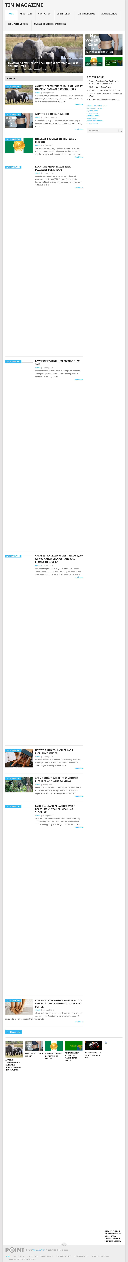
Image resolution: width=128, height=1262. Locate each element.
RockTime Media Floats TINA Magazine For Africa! (53, 168)
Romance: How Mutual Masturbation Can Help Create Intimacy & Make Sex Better (58, 1003)
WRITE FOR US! (64, 14)
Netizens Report (93, 116)
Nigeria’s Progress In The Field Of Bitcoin (56, 140)
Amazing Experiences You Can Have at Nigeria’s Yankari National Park (59, 88)
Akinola (37, 93)
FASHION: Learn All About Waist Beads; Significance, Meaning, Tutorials (55, 809)
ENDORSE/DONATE (86, 14)
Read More (79, 104)
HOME (11, 14)
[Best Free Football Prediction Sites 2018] (93, 1045)
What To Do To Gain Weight (52, 114)
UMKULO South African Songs (50, 24)
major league (91, 118)
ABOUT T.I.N (26, 14)
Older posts (15, 1032)
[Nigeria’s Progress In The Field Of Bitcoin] (54, 1046)
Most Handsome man (95, 108)
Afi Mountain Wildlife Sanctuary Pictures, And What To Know (56, 779)
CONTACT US (44, 14)
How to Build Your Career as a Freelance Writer (54, 752)
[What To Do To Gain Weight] (34, 1046)
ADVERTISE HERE (109, 14)
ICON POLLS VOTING (18, 24)
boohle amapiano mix (95, 121)
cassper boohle (92, 113)
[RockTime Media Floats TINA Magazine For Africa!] (73, 1046)
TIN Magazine (24, 5)
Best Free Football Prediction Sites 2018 (57, 363)
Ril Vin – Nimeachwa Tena (96, 106)
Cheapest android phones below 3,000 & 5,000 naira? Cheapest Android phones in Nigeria (59, 558)
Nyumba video (92, 111)
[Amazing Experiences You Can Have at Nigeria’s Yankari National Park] (14, 1049)
